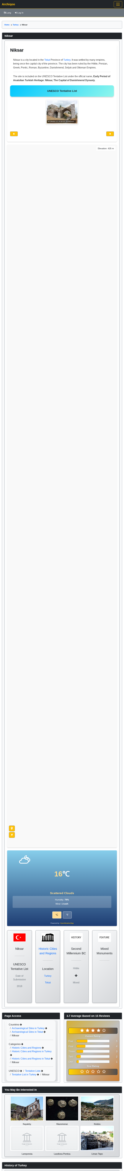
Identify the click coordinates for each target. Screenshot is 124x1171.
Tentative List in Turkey (24, 1074)
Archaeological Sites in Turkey (28, 1028)
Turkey (16, 25)
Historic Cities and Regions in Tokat (31, 1058)
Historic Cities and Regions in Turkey (32, 1051)
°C (56, 915)
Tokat (47, 60)
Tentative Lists (33, 1071)
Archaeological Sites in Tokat (28, 1032)
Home (7, 25)
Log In (20, 12)
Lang (8, 12)
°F (67, 915)
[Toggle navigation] (118, 4)
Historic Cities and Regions (27, 1047)
